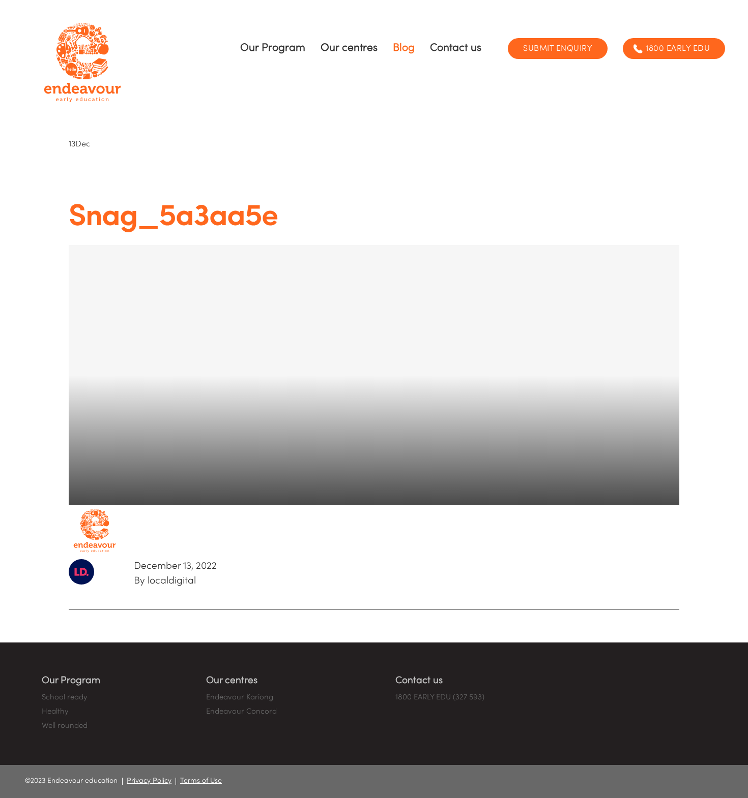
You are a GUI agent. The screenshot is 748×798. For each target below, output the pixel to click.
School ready (64, 697)
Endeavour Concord (241, 711)
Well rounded (65, 725)
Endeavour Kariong (239, 697)
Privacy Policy (149, 781)
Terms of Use (201, 781)
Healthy (55, 711)
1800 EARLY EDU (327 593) (439, 697)
